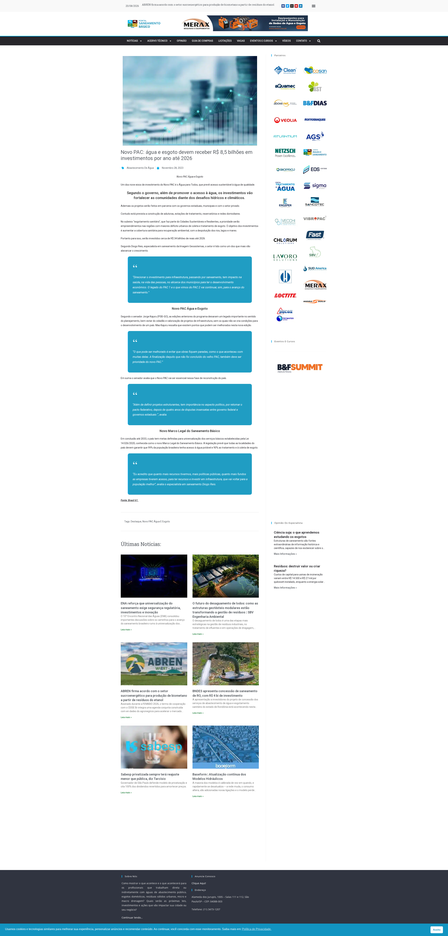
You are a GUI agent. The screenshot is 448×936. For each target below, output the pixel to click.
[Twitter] (287, 6)
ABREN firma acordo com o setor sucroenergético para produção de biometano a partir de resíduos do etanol (208, 4)
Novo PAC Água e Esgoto (156, 521)
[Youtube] (296, 6)
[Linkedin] (300, 6)
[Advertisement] (189, 830)
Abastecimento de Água (140, 167)
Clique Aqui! (199, 883)
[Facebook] (283, 6)
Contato (301, 40)
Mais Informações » (285, 553)
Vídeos (286, 40)
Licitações (225, 40)
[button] (313, 6)
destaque (136, 521)
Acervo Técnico (157, 40)
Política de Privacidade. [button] (256, 929)
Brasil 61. (133, 500)
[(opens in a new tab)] (244, 23)
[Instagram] (292, 6)
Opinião (182, 40)
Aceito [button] (437, 929)
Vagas (241, 40)
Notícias (132, 40)
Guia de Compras (202, 40)
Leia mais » (126, 629)
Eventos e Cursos (261, 40)
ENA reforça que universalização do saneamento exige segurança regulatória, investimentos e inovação (151, 607)
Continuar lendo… (132, 917)
